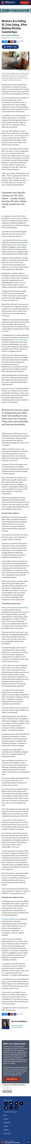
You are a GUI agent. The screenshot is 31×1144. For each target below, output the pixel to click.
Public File (6, 1130)
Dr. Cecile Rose (19, 524)
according (5, 597)
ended (14, 692)
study (12, 388)
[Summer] (15, 10)
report (17, 218)
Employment (6, 1122)
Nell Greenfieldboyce (13, 35)
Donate (25, 2)
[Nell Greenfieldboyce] (5, 1024)
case (10, 460)
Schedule (6, 1119)
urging (16, 910)
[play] (3, 1142)
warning (4, 624)
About (5, 1115)
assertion (14, 966)
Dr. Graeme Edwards (9, 919)
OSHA (8, 621)
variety (25, 652)
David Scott (5, 765)
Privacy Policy (7, 1133)
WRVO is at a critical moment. (14, 1044)
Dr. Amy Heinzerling (18, 245)
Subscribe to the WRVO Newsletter (14, 1085)
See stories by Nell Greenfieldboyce (17, 1026)
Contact (5, 1126)
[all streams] (28, 1142)
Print (21, 41)
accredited (24, 858)
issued (14, 665)
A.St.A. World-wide (20, 340)
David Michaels (22, 607)
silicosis (21, 156)
